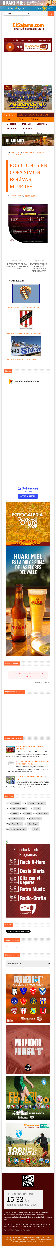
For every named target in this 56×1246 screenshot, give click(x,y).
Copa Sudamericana (18, 829)
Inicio (12, 153)
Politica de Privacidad (22, 1230)
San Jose (16, 803)
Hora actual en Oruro (21, 1194)
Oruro (28, 813)
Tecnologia (33, 824)
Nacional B (36, 819)
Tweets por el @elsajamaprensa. (17, 947)
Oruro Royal (16, 824)
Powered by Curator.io (42, 683)
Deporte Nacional (19, 808)
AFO (18, 153)
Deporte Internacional (36, 803)
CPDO (35, 829)
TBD (27, 1240)
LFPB (15, 813)
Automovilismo (17, 819)
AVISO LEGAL (9, 1230)
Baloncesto (43, 813)
